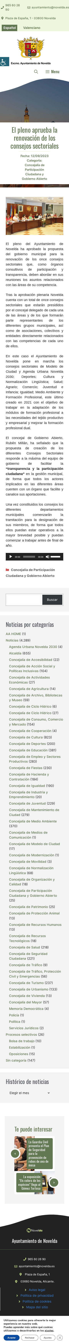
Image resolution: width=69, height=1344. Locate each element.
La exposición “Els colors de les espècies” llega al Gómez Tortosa (29, 1182)
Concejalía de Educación (28, 750)
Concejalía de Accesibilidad (30, 660)
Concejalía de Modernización (31, 855)
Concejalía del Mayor (25, 1002)
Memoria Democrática (26, 1009)
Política (14, 1022)
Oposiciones (18, 1054)
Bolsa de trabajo (21, 1041)
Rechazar (29, 1337)
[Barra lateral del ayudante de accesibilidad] (4, 61)
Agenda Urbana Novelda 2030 (33, 647)
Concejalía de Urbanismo (28, 989)
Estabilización (19, 1047)
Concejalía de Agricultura (29, 689)
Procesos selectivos (21, 1034)
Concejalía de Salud (24, 947)
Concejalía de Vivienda (27, 996)
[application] (34, 557)
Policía (14, 1015)
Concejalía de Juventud (27, 803)
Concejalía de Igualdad (27, 786)
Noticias (12, 640)
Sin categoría (16, 1060)
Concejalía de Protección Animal (34, 913)
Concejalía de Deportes (27, 744)
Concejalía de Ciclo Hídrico (30, 706)
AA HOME (13, 634)
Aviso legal (37, 1290)
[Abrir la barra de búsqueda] (36, 71)
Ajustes (48, 1337)
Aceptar (11, 1337)
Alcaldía (15, 653)
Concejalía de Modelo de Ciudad (34, 844)
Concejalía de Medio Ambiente (33, 821)
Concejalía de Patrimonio (28, 907)
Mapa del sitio (37, 1307)
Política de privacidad (37, 1295)
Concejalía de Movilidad (27, 861)
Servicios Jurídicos (24, 1028)
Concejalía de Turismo (26, 983)
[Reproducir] (11, 557)
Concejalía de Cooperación (30, 731)
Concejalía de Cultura (26, 737)
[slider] (56, 556)
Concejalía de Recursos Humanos (35, 925)
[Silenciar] (47, 557)
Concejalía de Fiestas (25, 768)
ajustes (49, 1330)
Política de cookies (37, 1301)
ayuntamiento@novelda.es (50, 7)
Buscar (52, 600)
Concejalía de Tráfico (25, 965)
